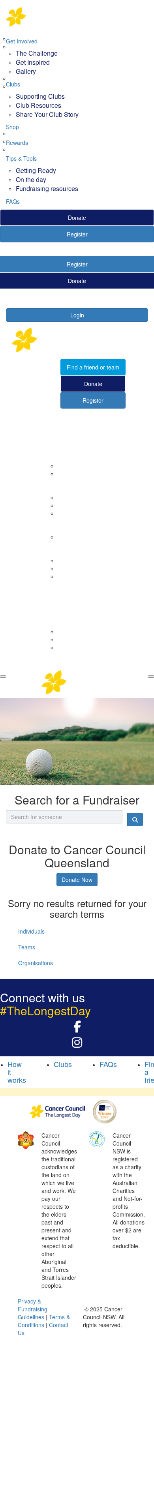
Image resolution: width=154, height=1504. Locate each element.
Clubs (13, 84)
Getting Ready (36, 170)
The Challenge (37, 53)
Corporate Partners (82, 466)
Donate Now (77, 879)
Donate (77, 217)
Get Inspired (33, 62)
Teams (26, 947)
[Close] (151, 676)
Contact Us (71, 474)
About (55, 454)
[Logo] (77, 16)
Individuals (31, 931)
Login (77, 315)
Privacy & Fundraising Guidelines (32, 1309)
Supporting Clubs (40, 96)
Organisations (35, 963)
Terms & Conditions (44, 1321)
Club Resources (38, 105)
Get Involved (22, 41)
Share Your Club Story (47, 114)
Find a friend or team (93, 367)
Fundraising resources (47, 188)
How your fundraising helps (92, 537)
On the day (31, 179)
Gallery (26, 71)
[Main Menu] (3, 676)
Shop (12, 127)
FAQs (13, 201)
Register (77, 234)
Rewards (17, 142)
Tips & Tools (21, 158)
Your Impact (63, 525)
